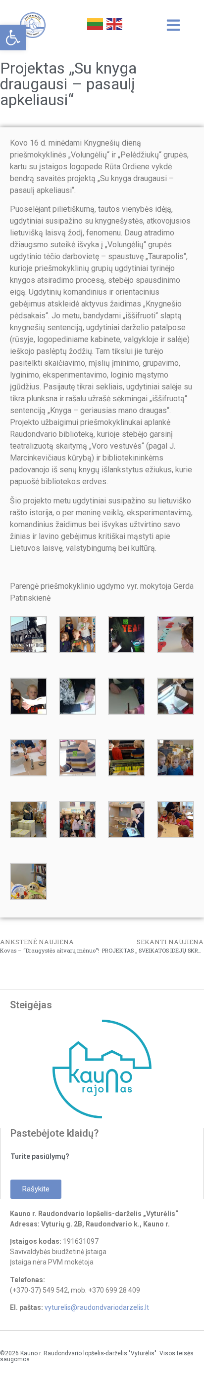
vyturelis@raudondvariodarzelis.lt (97, 1307)
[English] (113, 23)
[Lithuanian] (94, 23)
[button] (13, 37)
